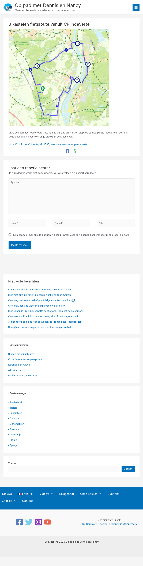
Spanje (12, 445)
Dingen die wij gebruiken (21, 354)
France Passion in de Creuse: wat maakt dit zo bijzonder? (40, 289)
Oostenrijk (14, 434)
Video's (44, 494)
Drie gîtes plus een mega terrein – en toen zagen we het (39, 327)
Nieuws (7, 494)
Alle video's (14, 370)
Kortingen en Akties (19, 364)
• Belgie (12, 407)
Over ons (113, 494)
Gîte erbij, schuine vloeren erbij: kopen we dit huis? (36, 305)
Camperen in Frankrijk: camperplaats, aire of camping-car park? (44, 316)
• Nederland (15, 402)
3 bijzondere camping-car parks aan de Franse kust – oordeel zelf (45, 321)
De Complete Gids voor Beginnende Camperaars (109, 524)
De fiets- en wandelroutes (22, 375)
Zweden (13, 429)
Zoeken (12, 463)
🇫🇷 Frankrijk (25, 494)
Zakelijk (7, 500)
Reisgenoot (66, 494)
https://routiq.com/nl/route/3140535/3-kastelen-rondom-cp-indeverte (48, 144)
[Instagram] (38, 522)
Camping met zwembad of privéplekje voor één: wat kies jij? (41, 300)
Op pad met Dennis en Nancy (48, 5)
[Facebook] (67, 151)
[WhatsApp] (75, 151)
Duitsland (14, 418)
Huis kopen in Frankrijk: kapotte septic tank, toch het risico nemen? (45, 311)
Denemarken (16, 423)
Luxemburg (15, 413)
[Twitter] (28, 522)
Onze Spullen (88, 494)
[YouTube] (47, 522)
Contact (27, 500)
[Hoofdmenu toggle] (136, 7)
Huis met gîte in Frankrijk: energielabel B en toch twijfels (39, 294)
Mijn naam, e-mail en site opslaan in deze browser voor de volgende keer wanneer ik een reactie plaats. (71, 234)
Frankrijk (13, 439)
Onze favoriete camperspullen (25, 359)
